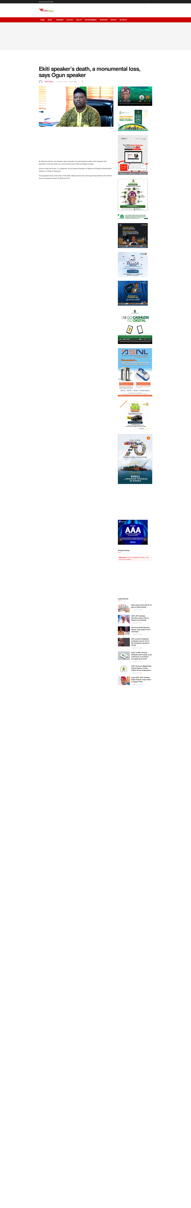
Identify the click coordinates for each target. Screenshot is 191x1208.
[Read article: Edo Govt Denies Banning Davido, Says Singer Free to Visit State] (124, 630)
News (50, 20)
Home (42, 20)
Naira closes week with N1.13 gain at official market (141, 606)
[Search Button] (151, 19)
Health (79, 20)
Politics (69, 20)
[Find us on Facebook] (148, 1)
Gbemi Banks (49, 82)
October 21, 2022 (62, 82)
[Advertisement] (116, 10)
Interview (104, 20)
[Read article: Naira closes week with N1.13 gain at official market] (124, 608)
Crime (71, 82)
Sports (113, 20)
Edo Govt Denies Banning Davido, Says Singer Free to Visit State (141, 629)
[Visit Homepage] (46, 10)
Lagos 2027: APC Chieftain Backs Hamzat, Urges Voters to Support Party (141, 679)
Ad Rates (123, 20)
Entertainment (91, 20)
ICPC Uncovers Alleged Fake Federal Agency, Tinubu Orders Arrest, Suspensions (141, 668)
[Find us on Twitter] (151, 1)
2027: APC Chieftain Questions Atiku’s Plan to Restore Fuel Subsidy (140, 618)
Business (59, 20)
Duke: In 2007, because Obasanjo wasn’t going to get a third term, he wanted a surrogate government (141, 655)
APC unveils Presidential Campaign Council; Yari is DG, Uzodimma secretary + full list (140, 642)
